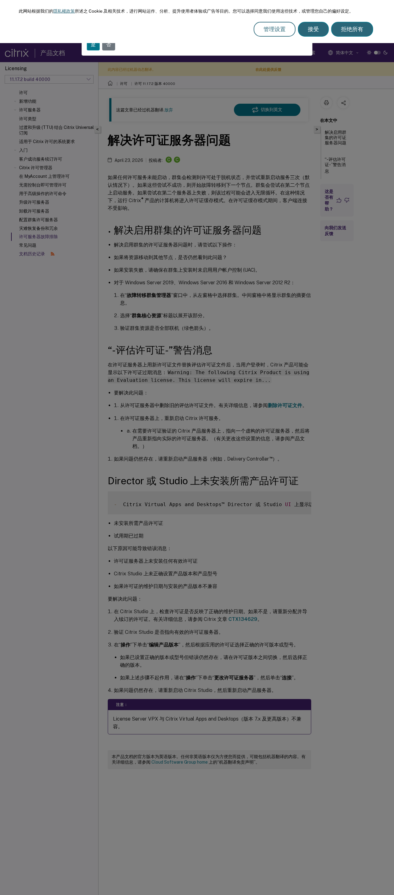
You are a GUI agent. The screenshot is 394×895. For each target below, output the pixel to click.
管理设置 (274, 29)
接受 (313, 29)
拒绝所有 (352, 29)
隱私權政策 (64, 11)
